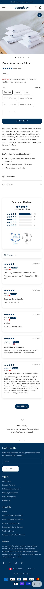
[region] (22, 427)
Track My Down (8, 531)
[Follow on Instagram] (16, 563)
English (30, 569)
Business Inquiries (9, 497)
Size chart (38, 87)
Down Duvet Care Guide (11, 523)
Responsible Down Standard (12, 527)
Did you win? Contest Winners (13, 535)
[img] (9, 264)
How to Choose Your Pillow (12, 519)
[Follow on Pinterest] (22, 563)
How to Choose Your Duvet (12, 515)
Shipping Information (10, 493)
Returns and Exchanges (10, 489)
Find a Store (6, 481)
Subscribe (10, 469)
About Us (6, 541)
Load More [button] (22, 406)
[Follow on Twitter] (9, 563)
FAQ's (4, 512)
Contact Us (6, 501)
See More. (18, 557)
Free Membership (9, 448)
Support (5, 477)
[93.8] (27, 237)
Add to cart (22, 121)
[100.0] (15, 237)
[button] (7, 68)
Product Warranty (8, 485)
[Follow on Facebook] (3, 563)
